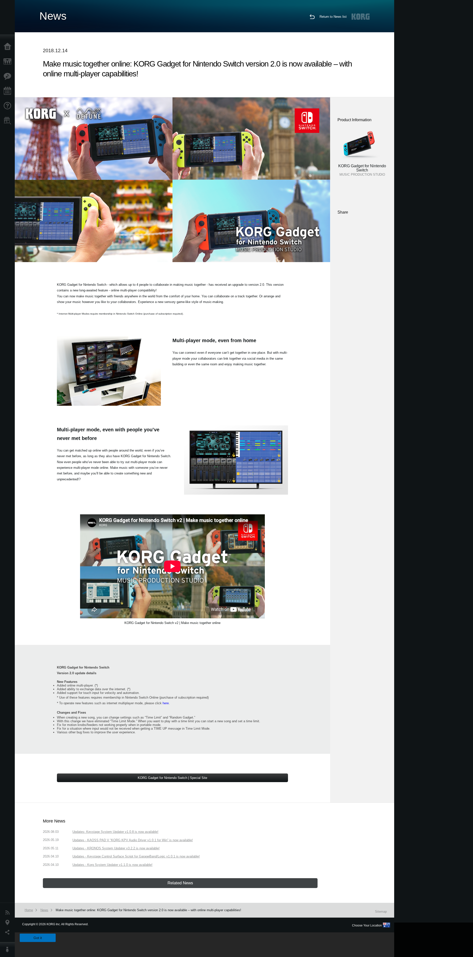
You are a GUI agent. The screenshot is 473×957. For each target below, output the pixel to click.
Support (8, 106)
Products (8, 61)
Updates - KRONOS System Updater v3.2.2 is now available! (116, 848)
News (8, 913)
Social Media (8, 932)
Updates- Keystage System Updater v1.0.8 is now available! (115, 832)
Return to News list (333, 16)
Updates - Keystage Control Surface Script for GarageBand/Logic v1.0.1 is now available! (136, 856)
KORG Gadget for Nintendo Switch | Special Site (172, 778)
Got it (38, 938)
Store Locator (8, 120)
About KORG (8, 949)
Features (8, 76)
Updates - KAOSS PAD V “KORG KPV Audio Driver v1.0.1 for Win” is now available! (132, 840)
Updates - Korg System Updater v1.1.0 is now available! (112, 865)
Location (8, 922)
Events (8, 91)
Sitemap (381, 911)
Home (8, 46)
